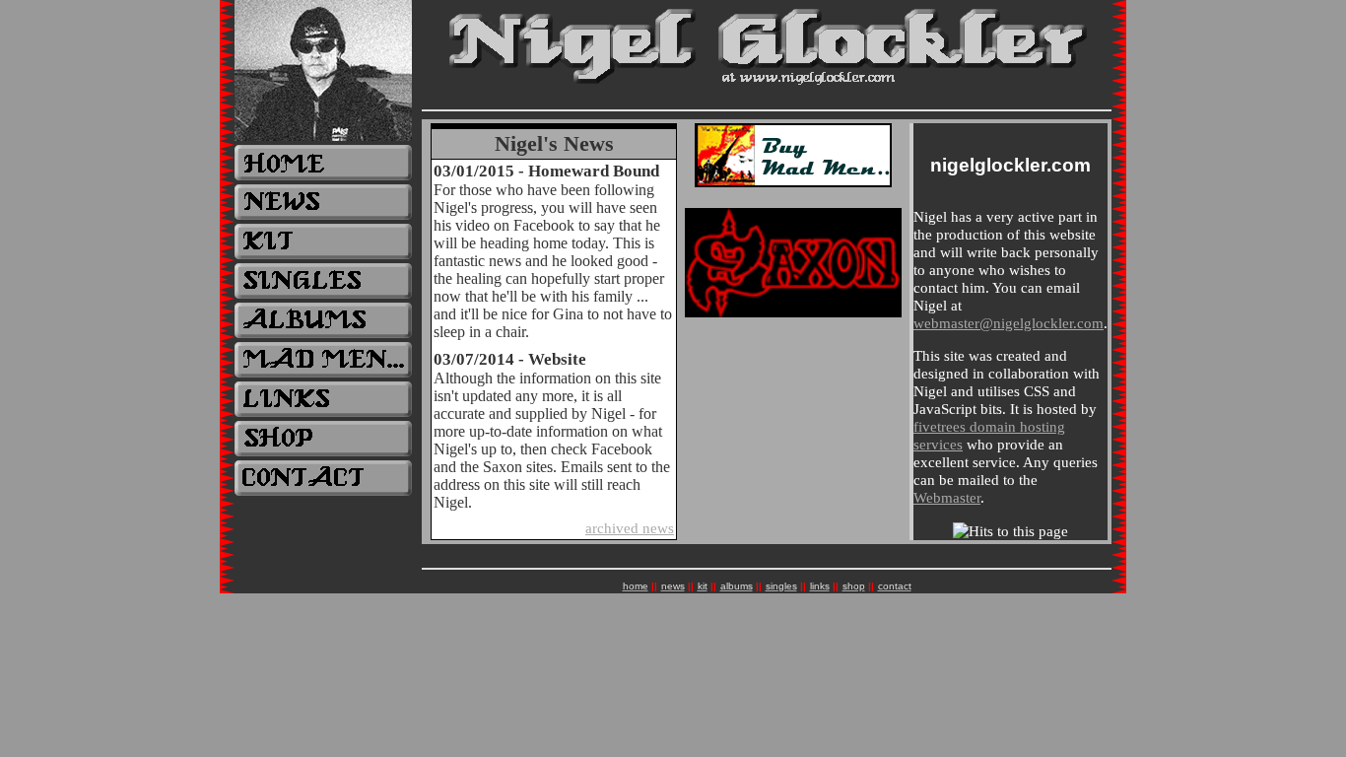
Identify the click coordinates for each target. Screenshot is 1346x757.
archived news (629, 528)
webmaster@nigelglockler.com (1008, 322)
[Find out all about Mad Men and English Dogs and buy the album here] (793, 182)
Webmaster (946, 497)
